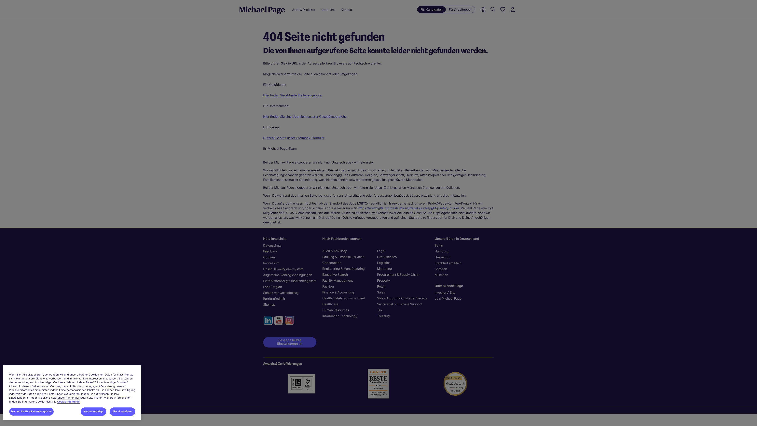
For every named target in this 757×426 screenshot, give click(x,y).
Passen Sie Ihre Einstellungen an (31, 411)
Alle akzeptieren (122, 411)
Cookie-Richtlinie (68, 401)
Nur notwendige (93, 411)
